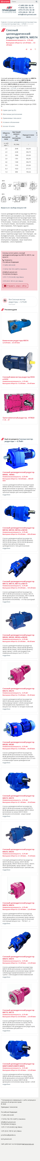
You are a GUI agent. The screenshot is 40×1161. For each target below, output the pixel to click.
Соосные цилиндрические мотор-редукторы (22, 22)
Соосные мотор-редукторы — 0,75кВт (14, 24)
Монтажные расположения (12, 114)
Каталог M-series (9, 126)
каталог (6, 2)
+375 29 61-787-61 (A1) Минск (13, 281)
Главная (3, 22)
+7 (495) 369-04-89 (9, 265)
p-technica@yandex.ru (8, 1135)
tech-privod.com (6, 1139)
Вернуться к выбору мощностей (13, 208)
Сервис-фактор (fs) (9, 110)
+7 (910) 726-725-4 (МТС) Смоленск (15, 269)
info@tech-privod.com (27, 14)
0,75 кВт (14, 88)
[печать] (31, 49)
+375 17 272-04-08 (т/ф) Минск (13, 277)
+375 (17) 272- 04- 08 (26, 10)
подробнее (6, 495)
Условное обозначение (11, 122)
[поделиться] (26, 49)
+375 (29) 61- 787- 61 (26, 12)
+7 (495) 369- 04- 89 (25, 5)
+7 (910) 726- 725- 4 (25, 8)
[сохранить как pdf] (35, 49)
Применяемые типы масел (12, 118)
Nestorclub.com (29, 1144)
